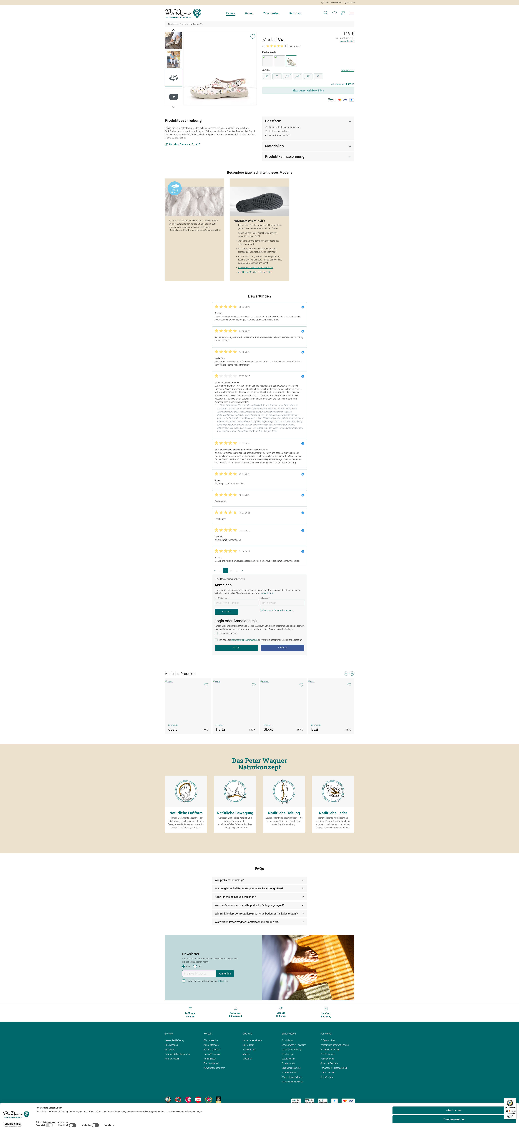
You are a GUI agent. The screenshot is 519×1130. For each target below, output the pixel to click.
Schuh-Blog (287, 1040)
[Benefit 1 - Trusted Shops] (168, 1099)
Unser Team (248, 1045)
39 (289, 76)
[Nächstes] (173, 107)
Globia (269, 729)
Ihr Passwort (265, 598)
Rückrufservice (211, 1040)
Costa (172, 729)
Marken (246, 1054)
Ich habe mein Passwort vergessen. (277, 610)
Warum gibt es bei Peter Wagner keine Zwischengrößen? (249, 888)
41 (309, 76)
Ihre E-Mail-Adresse (222, 598)
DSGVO (221, 981)
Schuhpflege (287, 1054)
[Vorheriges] (173, 30)
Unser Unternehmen (252, 1040)
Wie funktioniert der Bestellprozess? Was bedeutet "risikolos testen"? (256, 913)
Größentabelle (347, 70)
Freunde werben (211, 1063)
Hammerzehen (328, 1072)
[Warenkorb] (343, 13)
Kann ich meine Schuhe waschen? (235, 896)
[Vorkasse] (322, 1101)
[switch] (510, 1116)
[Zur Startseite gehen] (183, 13)
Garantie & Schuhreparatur (177, 1054)
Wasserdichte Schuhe (292, 1077)
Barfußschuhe (327, 1077)
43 (318, 76)
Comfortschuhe (328, 1054)
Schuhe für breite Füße (292, 1081)
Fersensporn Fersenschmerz (334, 1068)
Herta (220, 729)
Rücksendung (171, 1045)
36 (268, 76)
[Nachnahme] (309, 1101)
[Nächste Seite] (236, 570)
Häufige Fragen (172, 1058)
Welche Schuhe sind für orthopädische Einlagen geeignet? (250, 905)
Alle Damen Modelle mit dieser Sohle (255, 267)
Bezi (314, 729)
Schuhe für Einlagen (330, 1049)
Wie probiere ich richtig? (229, 880)
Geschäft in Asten (212, 1054)
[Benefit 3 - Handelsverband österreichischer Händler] (188, 1099)
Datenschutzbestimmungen (244, 640)
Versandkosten (347, 41)
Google (236, 647)
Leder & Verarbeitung (291, 1049)
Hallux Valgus (327, 1058)
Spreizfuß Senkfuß (329, 1063)
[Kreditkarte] (348, 1101)
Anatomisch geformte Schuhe (335, 1045)
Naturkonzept (249, 1049)
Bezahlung (170, 1049)
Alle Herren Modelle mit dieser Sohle (255, 272)
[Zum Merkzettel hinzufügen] (252, 36)
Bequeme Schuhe (290, 1072)
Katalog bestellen (212, 1049)
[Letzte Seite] (242, 570)
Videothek (247, 1058)
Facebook (282, 647)
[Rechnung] (296, 1101)
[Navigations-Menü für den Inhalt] (351, 14)
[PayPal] (334, 1101)
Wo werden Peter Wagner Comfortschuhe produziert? (247, 922)
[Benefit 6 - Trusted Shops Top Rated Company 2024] (218, 1099)
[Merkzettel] (334, 13)
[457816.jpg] (219, 68)
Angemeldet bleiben (228, 633)
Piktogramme (288, 1063)
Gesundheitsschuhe (291, 1068)
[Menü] (514, 1099)
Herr (200, 966)
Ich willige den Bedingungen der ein (207, 981)
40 (299, 76)
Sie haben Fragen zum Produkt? (184, 144)
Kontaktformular (211, 1045)
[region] (211, 69)
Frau (188, 966)
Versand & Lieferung (174, 1040)
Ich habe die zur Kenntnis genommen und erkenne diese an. (261, 640)
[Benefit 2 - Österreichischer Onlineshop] (178, 1099)
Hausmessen (210, 1058)
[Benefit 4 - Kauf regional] (198, 1099)
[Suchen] (326, 13)
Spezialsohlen (288, 1058)
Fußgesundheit (328, 1040)
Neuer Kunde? (267, 593)
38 (277, 76)
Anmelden (226, 611)
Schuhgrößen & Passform (294, 1045)
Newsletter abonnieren (214, 1068)
